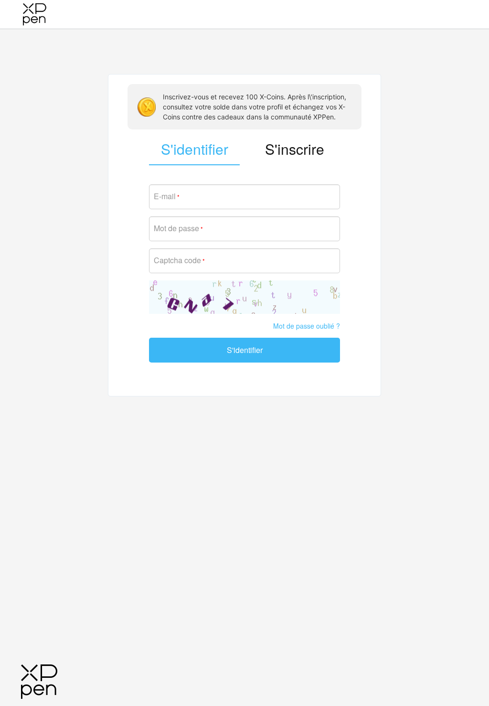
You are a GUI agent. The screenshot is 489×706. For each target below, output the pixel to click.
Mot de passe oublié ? (306, 326)
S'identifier (245, 349)
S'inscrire (294, 149)
